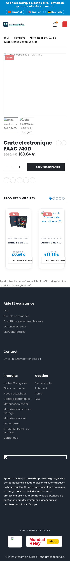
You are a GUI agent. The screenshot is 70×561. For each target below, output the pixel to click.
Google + (26, 180)
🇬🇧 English (34, 12)
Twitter (13, 180)
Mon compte (43, 383)
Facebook (6, 180)
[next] (63, 142)
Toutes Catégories (15, 383)
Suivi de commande (17, 316)
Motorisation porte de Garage (18, 411)
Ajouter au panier (48, 167)
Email (32, 180)
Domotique (11, 438)
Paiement (41, 388)
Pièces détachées (15, 393)
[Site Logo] (10, 24)
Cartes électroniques (17, 399)
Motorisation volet (15, 418)
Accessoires (11, 423)
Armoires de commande (21, 238)
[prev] (58, 142)
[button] (64, 24)
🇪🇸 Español (15, 12)
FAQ (37, 399)
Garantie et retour (15, 326)
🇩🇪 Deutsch (55, 12)
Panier (39, 393)
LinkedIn (19, 180)
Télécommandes (15, 388)
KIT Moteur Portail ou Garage (16, 430)
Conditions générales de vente (23, 321)
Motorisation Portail (16, 404)
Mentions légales (14, 332)
